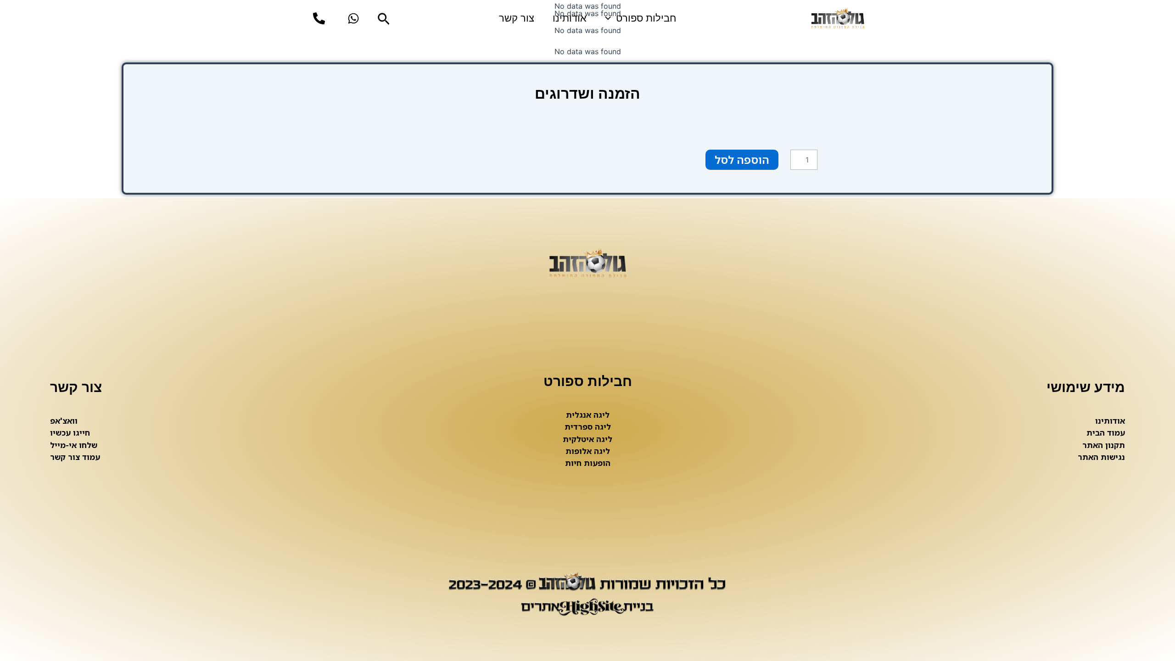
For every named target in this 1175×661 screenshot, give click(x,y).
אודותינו (570, 18)
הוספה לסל (742, 159)
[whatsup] (353, 18)
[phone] (319, 18)
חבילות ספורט (646, 18)
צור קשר (516, 18)
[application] (610, 18)
